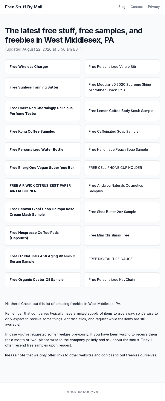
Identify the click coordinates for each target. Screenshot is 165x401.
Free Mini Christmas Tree (109, 235)
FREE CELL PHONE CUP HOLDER (115, 167)
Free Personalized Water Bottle (36, 149)
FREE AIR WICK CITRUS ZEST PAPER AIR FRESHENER (40, 188)
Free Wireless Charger (29, 66)
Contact (137, 7)
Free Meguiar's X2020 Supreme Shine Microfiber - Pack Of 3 (120, 87)
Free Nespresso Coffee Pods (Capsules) (34, 235)
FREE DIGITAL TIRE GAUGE (111, 259)
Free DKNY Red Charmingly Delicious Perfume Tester (41, 111)
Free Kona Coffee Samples (32, 131)
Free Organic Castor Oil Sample (37, 279)
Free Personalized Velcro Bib (112, 66)
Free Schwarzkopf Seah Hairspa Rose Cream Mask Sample (42, 212)
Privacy (154, 7)
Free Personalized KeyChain (112, 279)
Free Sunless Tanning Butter (34, 87)
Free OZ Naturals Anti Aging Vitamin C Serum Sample (42, 259)
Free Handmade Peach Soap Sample (118, 149)
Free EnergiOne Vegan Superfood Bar (42, 167)
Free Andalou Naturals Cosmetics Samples (116, 188)
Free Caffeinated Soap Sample (114, 131)
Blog (121, 7)
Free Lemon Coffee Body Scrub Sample (121, 111)
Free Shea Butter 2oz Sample (112, 212)
